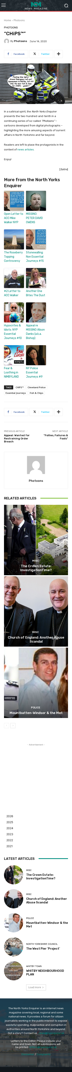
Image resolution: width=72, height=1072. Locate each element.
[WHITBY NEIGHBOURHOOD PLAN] (13, 970)
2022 (9, 840)
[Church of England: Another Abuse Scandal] (36, 611)
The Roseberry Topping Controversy (13, 257)
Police (35, 707)
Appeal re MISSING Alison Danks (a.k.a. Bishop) (35, 332)
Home (7, 20)
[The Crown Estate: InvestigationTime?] (36, 540)
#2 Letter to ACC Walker (12, 293)
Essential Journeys (16, 392)
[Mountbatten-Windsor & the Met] (36, 683)
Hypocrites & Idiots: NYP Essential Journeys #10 (13, 332)
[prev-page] (6, 725)
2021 (9, 846)
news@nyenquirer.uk (51, 1033)
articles (29, 149)
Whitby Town (34, 966)
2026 (9, 816)
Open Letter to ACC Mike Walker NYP (13, 218)
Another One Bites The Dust (35, 293)
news (20, 149)
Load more (34, 987)
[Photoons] (7, 41)
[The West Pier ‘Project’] (13, 946)
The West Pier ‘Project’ (43, 948)
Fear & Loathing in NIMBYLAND (11, 372)
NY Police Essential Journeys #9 (34, 372)
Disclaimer (27, 1054)
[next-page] (12, 725)
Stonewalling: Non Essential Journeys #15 (35, 257)
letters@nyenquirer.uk (43, 1047)
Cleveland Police (37, 387)
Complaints (44, 1054)
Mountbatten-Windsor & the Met (36, 713)
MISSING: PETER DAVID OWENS (34, 218)
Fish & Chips (36, 392)
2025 (9, 822)
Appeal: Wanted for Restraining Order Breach (17, 438)
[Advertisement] (36, 772)
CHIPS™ (20, 387)
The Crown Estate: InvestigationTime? (36, 568)
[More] (58, 54)
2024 (9, 828)
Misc (35, 560)
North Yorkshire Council (42, 944)
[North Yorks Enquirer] (36, 5)
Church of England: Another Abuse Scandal (36, 639)
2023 (9, 834)
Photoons (19, 20)
